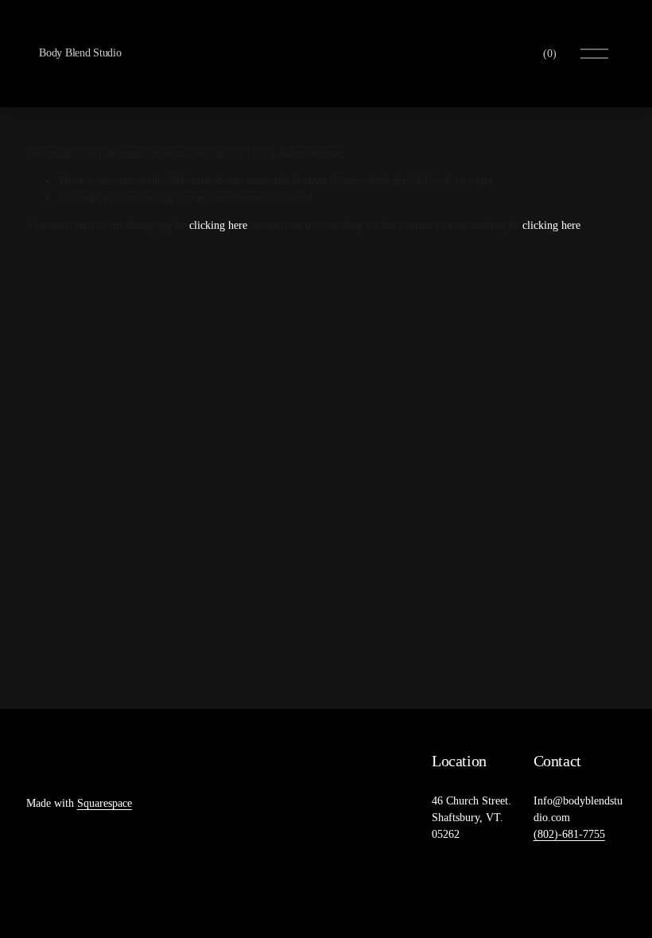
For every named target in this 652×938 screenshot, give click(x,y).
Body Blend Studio (80, 53)
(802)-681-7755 (569, 834)
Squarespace (104, 803)
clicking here (218, 225)
